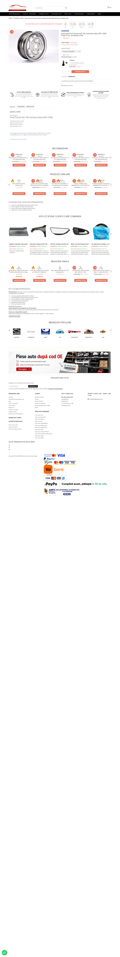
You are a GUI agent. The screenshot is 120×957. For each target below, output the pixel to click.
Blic (19, 267)
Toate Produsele (14, 14)
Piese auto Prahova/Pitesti (42, 431)
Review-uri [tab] (30, 106)
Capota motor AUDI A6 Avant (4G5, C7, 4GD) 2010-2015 (101, 271)
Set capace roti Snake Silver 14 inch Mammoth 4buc (19, 158)
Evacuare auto (56, 14)
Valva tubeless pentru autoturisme (18, 184)
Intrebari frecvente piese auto (16, 399)
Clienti (37, 393)
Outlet (25, 14)
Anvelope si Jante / (19, 18)
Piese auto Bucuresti (40, 417)
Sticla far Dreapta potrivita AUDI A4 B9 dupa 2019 (65, 244)
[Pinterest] (9, 447)
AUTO (18, 180)
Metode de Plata (39, 397)
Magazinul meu (14, 393)
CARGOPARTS (60, 337)
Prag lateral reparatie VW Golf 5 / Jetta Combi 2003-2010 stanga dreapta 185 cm (19, 271)
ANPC (36, 407)
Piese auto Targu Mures (41, 425)
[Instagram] (9, 449)
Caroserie (32, 14)
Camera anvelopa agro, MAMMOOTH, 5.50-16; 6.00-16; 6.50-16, (81, 184)
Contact (11, 397)
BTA (46, 337)
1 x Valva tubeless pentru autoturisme (76, 64)
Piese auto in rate (13, 425)
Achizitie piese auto (15, 421)
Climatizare (91, 14)
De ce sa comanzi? (13, 403)
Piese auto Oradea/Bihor (41, 423)
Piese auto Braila (39, 438)
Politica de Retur (39, 401)
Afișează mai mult (14, 316)
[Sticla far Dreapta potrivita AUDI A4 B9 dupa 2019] (60, 231)
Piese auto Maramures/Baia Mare (43, 433)
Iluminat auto (44, 14)
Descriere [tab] (12, 107)
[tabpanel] (34, 46)
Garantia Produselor (40, 403)
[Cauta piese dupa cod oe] (60, 361)
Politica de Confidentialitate (55, 389)
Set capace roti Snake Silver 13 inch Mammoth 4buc (60, 158)
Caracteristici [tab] (21, 106)
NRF (89, 337)
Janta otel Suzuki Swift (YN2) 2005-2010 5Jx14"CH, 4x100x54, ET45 (39, 184)
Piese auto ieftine (13, 427)
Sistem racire (79, 14)
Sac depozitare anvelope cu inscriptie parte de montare (60, 184)
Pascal (103, 337)
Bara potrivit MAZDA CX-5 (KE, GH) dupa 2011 (60, 271)
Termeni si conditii (13, 409)
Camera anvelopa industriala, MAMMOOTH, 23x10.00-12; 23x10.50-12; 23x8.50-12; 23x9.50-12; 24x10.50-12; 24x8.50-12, (101, 184)
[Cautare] (65, 7)
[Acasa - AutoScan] (17, 8)
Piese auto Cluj (39, 415)
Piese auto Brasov (39, 419)
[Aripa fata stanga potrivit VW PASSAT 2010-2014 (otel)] (39, 231)
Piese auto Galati (39, 436)
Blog (10, 401)
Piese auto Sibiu (39, 429)
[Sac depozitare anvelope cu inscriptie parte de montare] (101, 231)
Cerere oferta (12, 405)
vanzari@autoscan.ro (96, 399)
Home (99, 14)
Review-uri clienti (15, 418)
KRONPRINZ (39, 180)
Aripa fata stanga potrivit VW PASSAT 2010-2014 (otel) (46, 244)
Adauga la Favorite (68, 85)
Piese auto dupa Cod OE (15, 429)
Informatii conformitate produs (18, 139)
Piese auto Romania (42, 411)
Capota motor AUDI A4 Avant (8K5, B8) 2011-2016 (80, 271)
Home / (11, 18)
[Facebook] (9, 445)
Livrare (37, 399)
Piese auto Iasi (38, 421)
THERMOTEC (16, 337)
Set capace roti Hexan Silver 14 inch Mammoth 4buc (39, 158)
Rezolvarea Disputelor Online (42, 405)
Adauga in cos (80, 71)
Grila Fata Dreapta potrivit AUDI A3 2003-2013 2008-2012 (39, 271)
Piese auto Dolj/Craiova (41, 427)
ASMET (31, 337)
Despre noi (11, 407)
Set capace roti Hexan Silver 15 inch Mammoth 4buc (101, 158)
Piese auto (68, 14)
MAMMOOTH (18, 154)
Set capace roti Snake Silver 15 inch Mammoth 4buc (81, 158)
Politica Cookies (13, 411)
